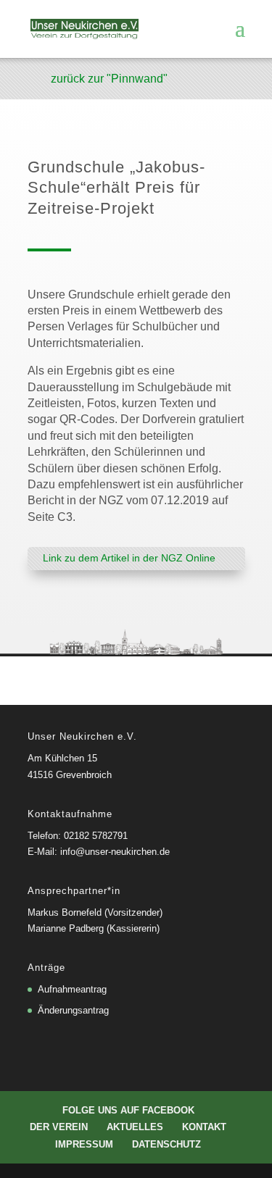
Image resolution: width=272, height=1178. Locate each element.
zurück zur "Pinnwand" (109, 78)
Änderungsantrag (73, 1010)
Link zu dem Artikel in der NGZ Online (129, 558)
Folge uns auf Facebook (128, 1110)
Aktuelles (135, 1126)
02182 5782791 (96, 835)
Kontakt (204, 1126)
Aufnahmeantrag (72, 989)
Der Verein (59, 1126)
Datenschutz (166, 1144)
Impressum (84, 1144)
